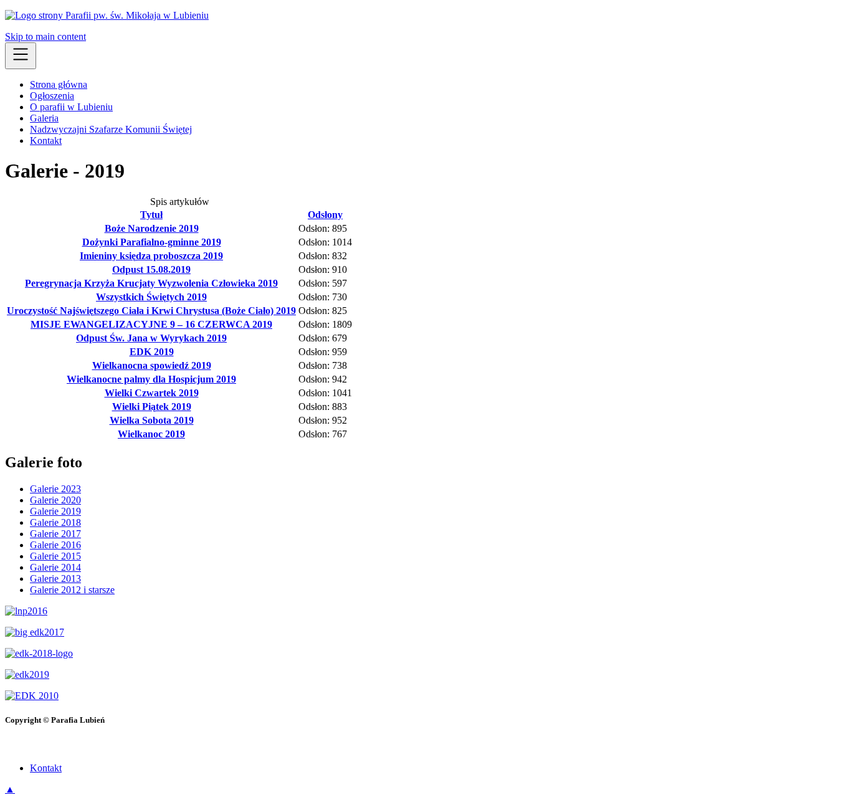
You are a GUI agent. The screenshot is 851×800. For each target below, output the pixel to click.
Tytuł (151, 214)
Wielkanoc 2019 (151, 434)
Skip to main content (45, 36)
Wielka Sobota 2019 (152, 420)
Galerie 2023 (55, 488)
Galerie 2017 (55, 533)
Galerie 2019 (55, 511)
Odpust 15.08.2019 (151, 269)
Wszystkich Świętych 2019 (151, 297)
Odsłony (325, 214)
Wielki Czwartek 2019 (152, 393)
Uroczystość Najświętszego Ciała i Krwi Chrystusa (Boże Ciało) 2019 (151, 310)
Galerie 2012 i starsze (72, 589)
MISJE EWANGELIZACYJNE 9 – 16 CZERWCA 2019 (151, 324)
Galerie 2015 (55, 556)
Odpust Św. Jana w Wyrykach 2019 (151, 338)
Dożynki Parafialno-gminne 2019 (151, 242)
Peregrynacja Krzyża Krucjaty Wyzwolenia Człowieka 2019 (151, 283)
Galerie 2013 (55, 578)
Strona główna (58, 84)
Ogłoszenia (52, 95)
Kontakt (46, 140)
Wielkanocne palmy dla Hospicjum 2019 (151, 379)
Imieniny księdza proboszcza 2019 (151, 255)
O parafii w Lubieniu (71, 107)
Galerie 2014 (55, 567)
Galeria (44, 118)
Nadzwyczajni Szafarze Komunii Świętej (111, 129)
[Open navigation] (20, 55)
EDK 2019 (152, 351)
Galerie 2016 (55, 545)
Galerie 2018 (55, 522)
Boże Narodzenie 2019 (152, 228)
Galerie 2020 (55, 500)
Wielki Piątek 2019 (151, 406)
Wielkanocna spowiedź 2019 (151, 365)
